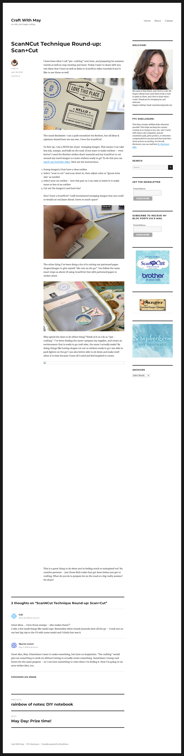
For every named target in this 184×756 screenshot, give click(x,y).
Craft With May (26, 20)
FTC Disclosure (32, 744)
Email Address (139, 189)
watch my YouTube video (57, 162)
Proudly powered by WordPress (55, 744)
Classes (169, 20)
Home (147, 20)
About (157, 20)
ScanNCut (15, 76)
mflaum (14, 68)
